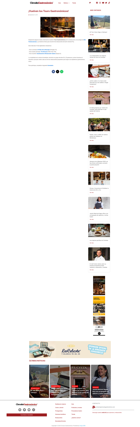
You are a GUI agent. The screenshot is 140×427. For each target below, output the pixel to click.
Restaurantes (75, 386)
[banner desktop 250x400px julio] (99, 285)
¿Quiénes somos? (76, 417)
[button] (53, 71)
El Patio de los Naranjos (43, 49)
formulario (50, 65)
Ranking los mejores (60, 404)
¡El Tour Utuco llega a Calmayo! (98, 32)
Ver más (92, 34)
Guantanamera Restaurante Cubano (46, 53)
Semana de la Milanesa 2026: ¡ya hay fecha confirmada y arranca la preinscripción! (99, 163)
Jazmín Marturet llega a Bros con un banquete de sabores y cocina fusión (99, 215)
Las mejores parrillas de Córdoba (99, 240)
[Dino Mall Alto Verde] (99, 326)
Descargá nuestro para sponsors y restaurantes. (107, 412)
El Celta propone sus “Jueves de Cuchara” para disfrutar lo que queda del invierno (98, 109)
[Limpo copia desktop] (99, 305)
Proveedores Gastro (56, 386)
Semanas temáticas (60, 414)
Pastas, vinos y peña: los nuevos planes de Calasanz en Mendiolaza (99, 136)
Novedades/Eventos (35, 388)
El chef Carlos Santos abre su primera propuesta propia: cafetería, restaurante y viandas (98, 265)
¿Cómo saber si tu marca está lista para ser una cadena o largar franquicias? (99, 82)
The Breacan (44, 51)
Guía (59, 3)
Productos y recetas (76, 407)
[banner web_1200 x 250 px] (70, 349)
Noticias (66, 3)
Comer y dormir (59, 407)
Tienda (74, 3)
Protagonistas (59, 411)
